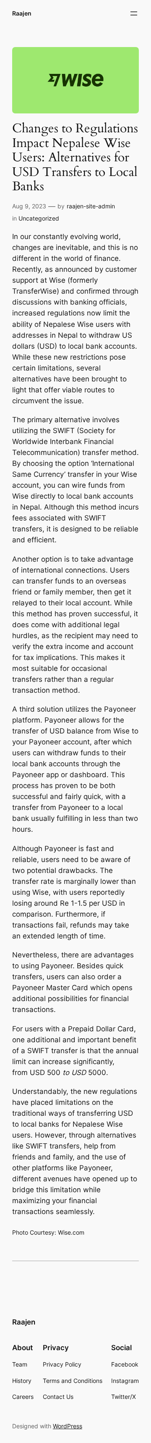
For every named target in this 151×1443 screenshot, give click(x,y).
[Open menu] (134, 13)
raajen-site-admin (91, 206)
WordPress (67, 1426)
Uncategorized (38, 218)
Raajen (21, 13)
